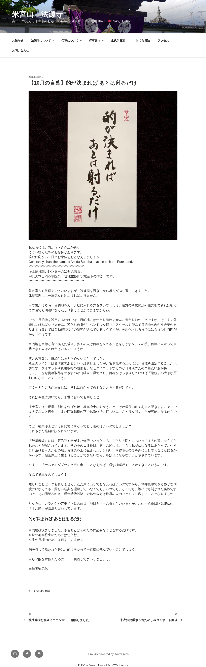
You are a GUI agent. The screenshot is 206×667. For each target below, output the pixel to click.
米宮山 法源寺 (37, 14)
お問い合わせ (20, 50)
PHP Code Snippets (88, 665)
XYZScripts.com (120, 665)
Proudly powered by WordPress (108, 654)
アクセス (163, 40)
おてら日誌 (143, 40)
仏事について (70, 40)
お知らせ (17, 40)
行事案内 (94, 40)
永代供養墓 (118, 40)
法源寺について (41, 40)
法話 (47, 591)
